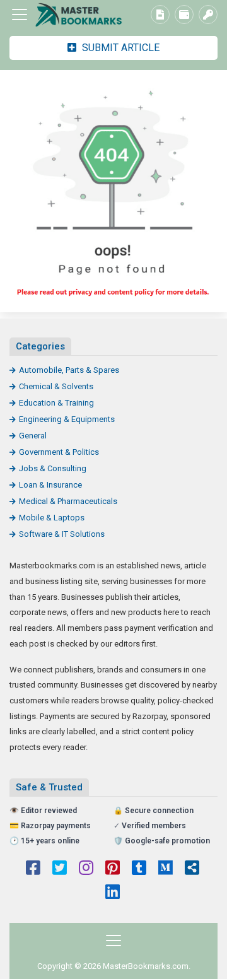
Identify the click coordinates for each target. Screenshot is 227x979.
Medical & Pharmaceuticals (68, 501)
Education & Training (56, 402)
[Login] (208, 14)
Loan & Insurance (50, 485)
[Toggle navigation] (19, 14)
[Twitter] (59, 869)
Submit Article (119, 48)
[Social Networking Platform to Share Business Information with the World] (79, 15)
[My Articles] (160, 14)
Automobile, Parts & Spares (69, 370)
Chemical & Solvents (56, 386)
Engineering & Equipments (67, 419)
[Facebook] (33, 869)
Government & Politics (59, 452)
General (33, 435)
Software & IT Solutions (62, 534)
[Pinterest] (112, 869)
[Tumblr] (139, 869)
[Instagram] (86, 869)
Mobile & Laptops (51, 517)
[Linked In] (112, 893)
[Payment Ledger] (184, 14)
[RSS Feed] (192, 869)
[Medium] (165, 869)
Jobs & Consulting (52, 468)
